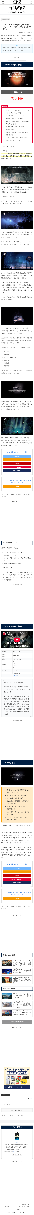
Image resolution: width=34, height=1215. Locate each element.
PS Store (17, 456)
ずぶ (17, 1142)
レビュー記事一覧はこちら (17, 1021)
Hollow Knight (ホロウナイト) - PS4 (17, 452)
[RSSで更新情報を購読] (21, 1154)
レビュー (8, 1204)
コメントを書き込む (17, 1110)
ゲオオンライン (17, 470)
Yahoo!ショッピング (17, 467)
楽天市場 (17, 463)
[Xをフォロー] (16, 1154)
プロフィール (9, 1207)
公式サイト (17, 675)
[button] (30, 608)
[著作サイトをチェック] (13, 1154)
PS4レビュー (6, 1095)
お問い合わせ (17, 1209)
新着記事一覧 (25, 1204)
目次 (15, 57)
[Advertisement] (17, 521)
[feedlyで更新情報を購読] (18, 1154)
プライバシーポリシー (25, 1207)
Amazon (17, 460)
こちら (15, 1151)
